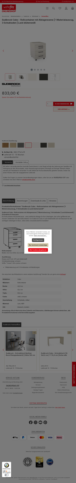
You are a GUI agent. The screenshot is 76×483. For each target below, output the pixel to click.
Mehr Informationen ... (40, 235)
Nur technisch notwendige (38, 245)
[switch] (7, 475)
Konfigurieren (38, 240)
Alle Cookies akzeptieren (38, 250)
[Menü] (10, 463)
